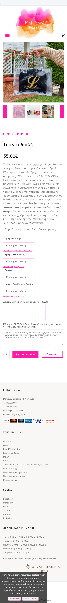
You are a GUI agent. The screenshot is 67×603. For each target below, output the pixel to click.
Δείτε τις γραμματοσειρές (18, 250)
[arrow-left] (5, 111)
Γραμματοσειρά (13, 238)
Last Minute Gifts (12, 448)
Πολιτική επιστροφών (14, 472)
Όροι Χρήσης (10, 468)
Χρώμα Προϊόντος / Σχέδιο (19, 284)
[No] (45, 573)
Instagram (8, 502)
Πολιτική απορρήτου (14, 476)
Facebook (8, 498)
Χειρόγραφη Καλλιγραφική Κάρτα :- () (25, 302)
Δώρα (6, 445)
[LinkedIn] (22, 134)
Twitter (6, 510)
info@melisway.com (15, 410)
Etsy (5, 506)
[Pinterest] (13, 134)
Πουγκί (8, 270)
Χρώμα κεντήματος (15, 254)
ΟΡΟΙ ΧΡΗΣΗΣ (30, 598)
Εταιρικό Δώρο (11, 452)
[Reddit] (27, 134)
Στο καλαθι (28, 354)
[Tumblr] (18, 134)
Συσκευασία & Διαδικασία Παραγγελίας (25, 464)
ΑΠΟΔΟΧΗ (14, 598)
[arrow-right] (62, 111)
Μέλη (6, 456)
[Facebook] (3, 134)
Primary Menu (7, 35)
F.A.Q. (6, 460)
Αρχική (7, 441)
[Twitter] (8, 134)
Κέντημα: (33, 325)
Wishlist (54, 354)
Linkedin (7, 518)
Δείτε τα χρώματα (13, 266)
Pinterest (7, 514)
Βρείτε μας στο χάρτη (14, 414)
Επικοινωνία (10, 480)
